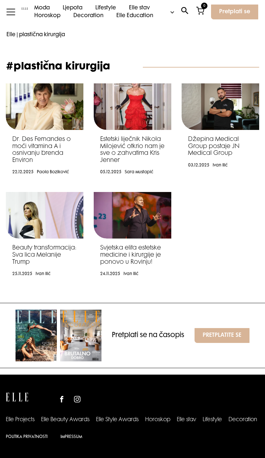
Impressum (71, 437)
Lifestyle (105, 8)
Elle (11, 34)
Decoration (88, 15)
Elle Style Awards (117, 419)
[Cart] (200, 12)
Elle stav (139, 8)
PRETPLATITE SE (222, 335)
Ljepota (72, 8)
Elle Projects (20, 419)
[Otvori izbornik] (10, 11)
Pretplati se (234, 12)
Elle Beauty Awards (65, 419)
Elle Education (134, 15)
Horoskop (47, 15)
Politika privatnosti (27, 437)
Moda (42, 8)
